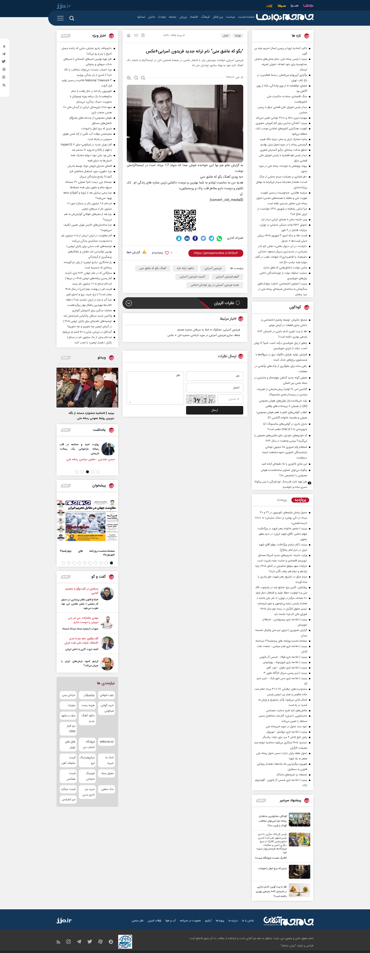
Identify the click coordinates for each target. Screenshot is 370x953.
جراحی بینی (68, 695)
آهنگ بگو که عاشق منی (152, 268)
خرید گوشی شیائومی (107, 708)
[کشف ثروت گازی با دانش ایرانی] (107, 643)
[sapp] (4, 78)
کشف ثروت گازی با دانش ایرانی (81, 649)
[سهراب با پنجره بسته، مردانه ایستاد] (107, 623)
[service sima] (282, 6)
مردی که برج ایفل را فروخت (272, 868)
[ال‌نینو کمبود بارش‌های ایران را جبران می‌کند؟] (107, 664)
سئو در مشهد (68, 715)
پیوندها (220, 920)
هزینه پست (87, 705)
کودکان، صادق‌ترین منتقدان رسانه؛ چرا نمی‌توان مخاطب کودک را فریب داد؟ (273, 821)
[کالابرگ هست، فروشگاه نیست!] (298, 846)
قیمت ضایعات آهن (68, 760)
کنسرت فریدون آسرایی (192, 276)
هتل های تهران (70, 744)
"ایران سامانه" (288, 945)
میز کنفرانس (68, 799)
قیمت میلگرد (68, 789)
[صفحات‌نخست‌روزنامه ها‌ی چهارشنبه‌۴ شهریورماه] (87, 520)
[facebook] (195, 238)
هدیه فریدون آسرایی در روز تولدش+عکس (215, 285)
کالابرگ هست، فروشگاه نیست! (271, 858)
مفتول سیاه (107, 773)
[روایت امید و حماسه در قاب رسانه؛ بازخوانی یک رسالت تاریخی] (108, 449)
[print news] (128, 36)
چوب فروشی (107, 695)
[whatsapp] (219, 238)
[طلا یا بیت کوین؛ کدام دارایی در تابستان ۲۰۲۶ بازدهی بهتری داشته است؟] (298, 891)
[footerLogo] (288, 921)
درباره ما (233, 920)
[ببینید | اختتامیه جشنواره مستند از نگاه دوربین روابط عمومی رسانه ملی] (87, 387)
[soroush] (179, 238)
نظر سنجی (137, 920)
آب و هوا (171, 920)
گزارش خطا (133, 252)
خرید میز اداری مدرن (88, 792)
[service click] (269, 6)
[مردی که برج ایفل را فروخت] (298, 872)
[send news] (136, 36)
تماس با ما (248, 920)
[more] (261, 800)
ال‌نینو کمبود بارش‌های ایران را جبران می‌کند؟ (79, 663)
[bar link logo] (64, 7)
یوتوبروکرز (89, 695)
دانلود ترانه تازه (185, 268)
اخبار (225, 36)
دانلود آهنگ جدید (87, 718)
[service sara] (294, 6)
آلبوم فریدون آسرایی (227, 276)
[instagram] (4, 47)
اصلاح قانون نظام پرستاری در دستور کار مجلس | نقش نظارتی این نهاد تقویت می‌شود (79, 604)
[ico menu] (61, 18)
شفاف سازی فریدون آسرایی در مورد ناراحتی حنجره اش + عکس (203, 335)
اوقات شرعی (154, 920)
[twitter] (4, 63)
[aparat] (4, 70)
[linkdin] (187, 238)
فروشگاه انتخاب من (88, 744)
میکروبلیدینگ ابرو (87, 760)
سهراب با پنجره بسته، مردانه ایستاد (80, 629)
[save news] (143, 36)
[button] (98, 471)
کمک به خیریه (109, 760)
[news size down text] (143, 78)
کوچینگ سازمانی (90, 776)
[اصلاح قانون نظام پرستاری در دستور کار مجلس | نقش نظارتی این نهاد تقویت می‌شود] (107, 598)
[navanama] (308, 6)
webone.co (107, 741)
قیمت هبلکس (71, 776)
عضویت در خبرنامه (190, 920)
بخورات (71, 705)
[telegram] (4, 55)
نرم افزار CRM (71, 729)
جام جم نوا (222, 165)
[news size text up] (129, 78)
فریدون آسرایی (212, 268)
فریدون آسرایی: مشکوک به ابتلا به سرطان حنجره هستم (209, 329)
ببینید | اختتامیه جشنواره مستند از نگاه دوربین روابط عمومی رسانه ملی (91, 416)
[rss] (4, 86)
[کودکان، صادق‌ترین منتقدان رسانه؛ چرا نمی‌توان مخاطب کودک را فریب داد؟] (298, 820)
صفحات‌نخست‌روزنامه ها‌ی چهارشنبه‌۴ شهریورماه (87, 553)
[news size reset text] (136, 78)
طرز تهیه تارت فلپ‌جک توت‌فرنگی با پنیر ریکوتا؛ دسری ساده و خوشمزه (280, 484)
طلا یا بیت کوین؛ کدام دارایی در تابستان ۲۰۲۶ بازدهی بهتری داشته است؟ (271, 891)
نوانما (238, 36)
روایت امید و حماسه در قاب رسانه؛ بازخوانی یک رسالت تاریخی (79, 449)
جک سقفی (107, 789)
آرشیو (208, 920)
